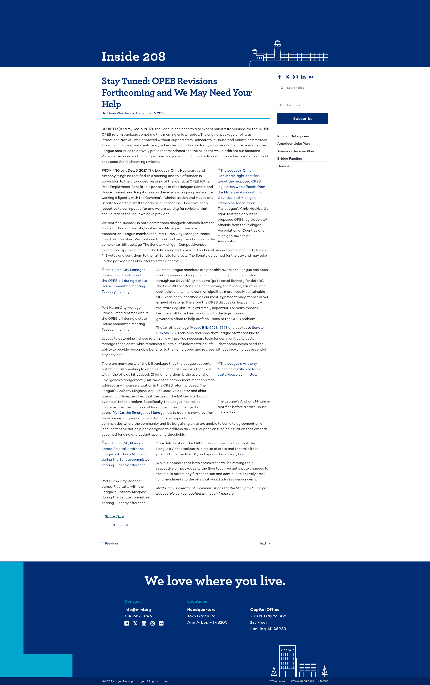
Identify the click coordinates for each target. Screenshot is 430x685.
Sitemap (323, 681)
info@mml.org (137, 609)
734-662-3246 (138, 615)
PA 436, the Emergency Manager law (142, 412)
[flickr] (311, 77)
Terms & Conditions (301, 681)
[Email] (126, 525)
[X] (114, 525)
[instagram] (295, 77)
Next (262, 543)
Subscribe (303, 118)
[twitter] (287, 77)
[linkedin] (303, 77)
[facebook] (279, 77)
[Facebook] (108, 525)
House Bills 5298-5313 (209, 327)
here (241, 454)
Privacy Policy (276, 681)
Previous (112, 543)
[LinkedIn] (120, 525)
